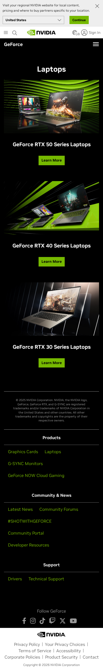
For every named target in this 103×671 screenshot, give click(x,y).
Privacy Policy (27, 644)
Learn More (51, 160)
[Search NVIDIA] (15, 31)
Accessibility (68, 650)
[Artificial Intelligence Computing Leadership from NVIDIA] (41, 32)
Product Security (61, 657)
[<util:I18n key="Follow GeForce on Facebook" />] (24, 621)
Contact (91, 657)
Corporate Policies (22, 657)
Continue (79, 20)
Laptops (53, 451)
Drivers (15, 578)
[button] (75, 34)
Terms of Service (34, 650)
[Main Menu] (6, 33)
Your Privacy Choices (65, 644)
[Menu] (96, 44)
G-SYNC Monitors (25, 463)
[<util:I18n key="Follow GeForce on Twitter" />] (62, 621)
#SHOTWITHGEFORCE (30, 521)
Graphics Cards (23, 451)
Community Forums (58, 509)
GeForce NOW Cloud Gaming (36, 475)
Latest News (20, 509)
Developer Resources (28, 545)
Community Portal (26, 533)
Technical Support (46, 578)
